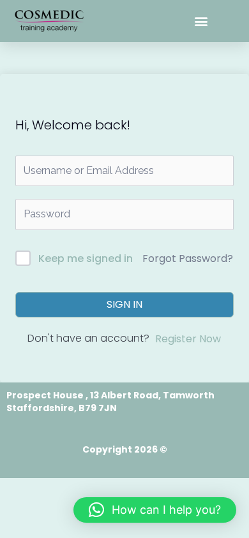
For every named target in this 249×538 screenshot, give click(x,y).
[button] (201, 21)
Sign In (124, 304)
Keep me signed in (85, 258)
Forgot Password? (187, 258)
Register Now (188, 338)
